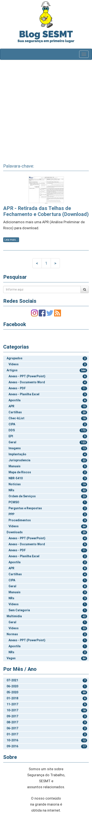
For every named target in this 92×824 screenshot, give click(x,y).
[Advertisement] (46, 110)
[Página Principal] (46, 14)
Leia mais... (11, 239)
